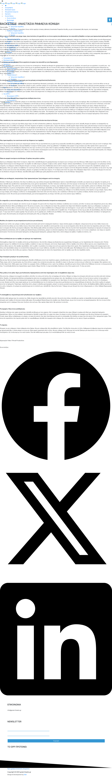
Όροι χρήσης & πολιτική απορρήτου (18, 769)
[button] (56, 406)
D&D (25, 774)
